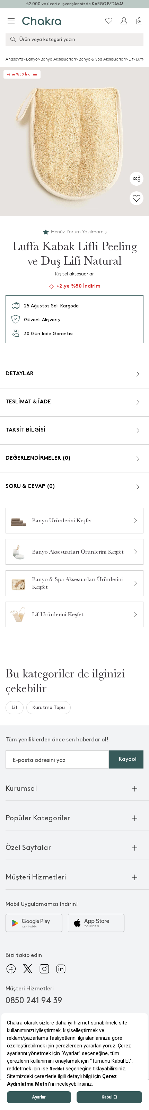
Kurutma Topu (48, 707)
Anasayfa (14, 59)
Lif (131, 59)
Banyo (32, 59)
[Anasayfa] (41, 21)
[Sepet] (139, 21)
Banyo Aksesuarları (58, 59)
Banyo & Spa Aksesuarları (102, 59)
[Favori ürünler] (109, 21)
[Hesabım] (124, 21)
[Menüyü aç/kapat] (11, 20)
